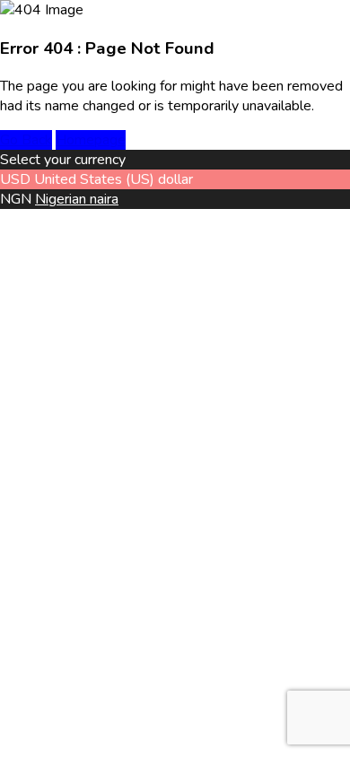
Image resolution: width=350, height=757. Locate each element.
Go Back (26, 140)
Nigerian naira (76, 199)
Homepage (91, 140)
